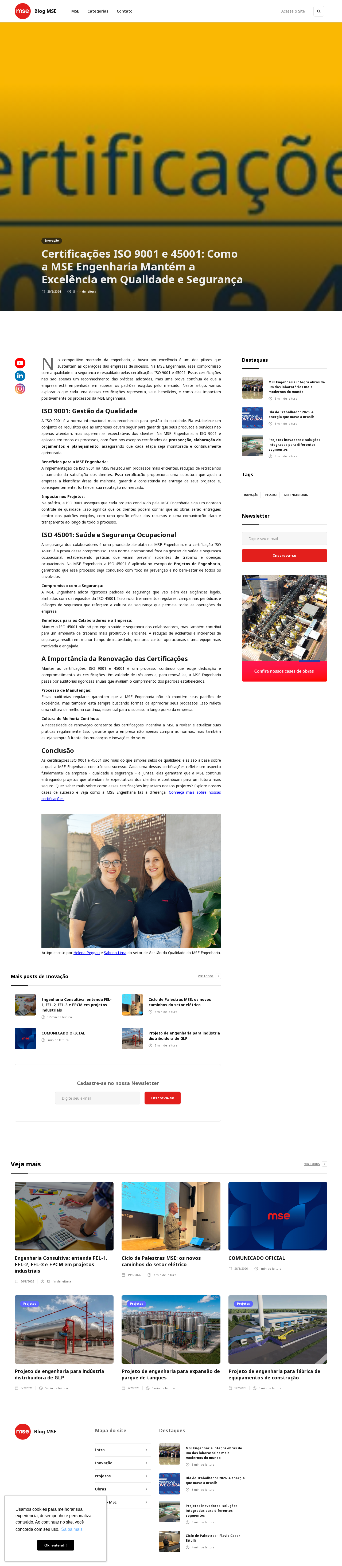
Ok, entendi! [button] (55, 1545)
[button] (97, 11)
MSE (75, 11)
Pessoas (271, 495)
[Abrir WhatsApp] (329, 1553)
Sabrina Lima (115, 952)
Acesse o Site (293, 11)
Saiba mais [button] (72, 1529)
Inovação (52, 240)
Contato (125, 11)
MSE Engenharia (296, 495)
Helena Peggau (86, 952)
